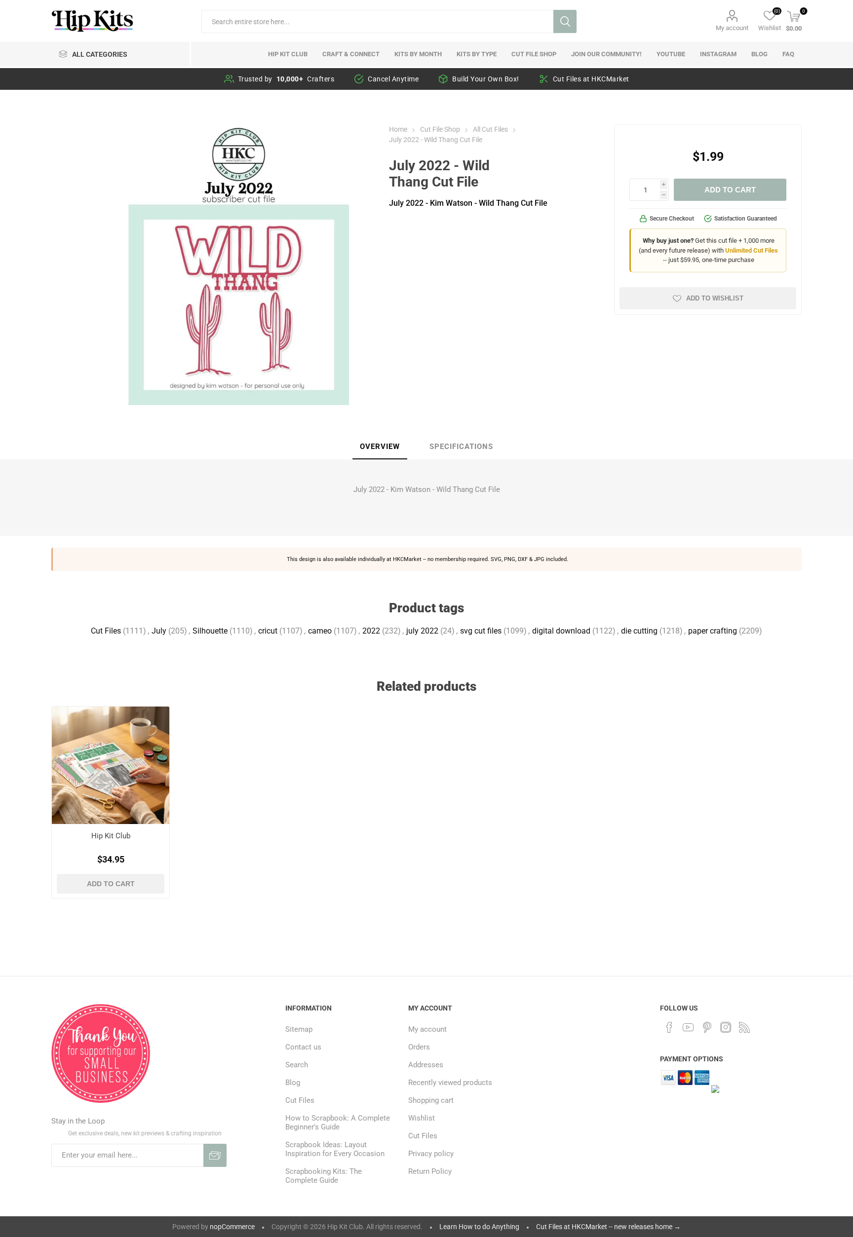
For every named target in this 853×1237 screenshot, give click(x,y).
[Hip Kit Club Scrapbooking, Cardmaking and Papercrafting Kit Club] (111, 766)
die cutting (639, 631)
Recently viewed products (450, 1082)
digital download (561, 631)
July (159, 631)
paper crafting (712, 631)
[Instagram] (726, 1027)
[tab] (379, 447)
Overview (380, 446)
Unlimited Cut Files (751, 250)
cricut (267, 631)
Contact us (303, 1047)
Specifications (461, 446)
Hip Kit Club (110, 835)
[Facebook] (669, 1027)
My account (732, 28)
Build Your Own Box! (485, 79)
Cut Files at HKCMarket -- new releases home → (608, 1227)
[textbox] (377, 21)
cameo (320, 631)
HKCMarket (407, 559)
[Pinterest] (707, 1027)
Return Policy (430, 1171)
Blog (292, 1082)
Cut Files (106, 631)
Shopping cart (431, 1100)
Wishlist (421, 1118)
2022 (371, 631)
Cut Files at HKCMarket (591, 79)
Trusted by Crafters (286, 79)
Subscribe (215, 1155)
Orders (419, 1047)
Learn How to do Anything (479, 1227)
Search (565, 21)
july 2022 (422, 631)
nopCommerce (232, 1227)
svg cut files (481, 631)
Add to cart (730, 190)
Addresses (425, 1064)
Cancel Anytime (393, 79)
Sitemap (298, 1029)
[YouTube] (688, 1027)
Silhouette (210, 631)
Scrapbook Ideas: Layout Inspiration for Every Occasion (335, 1149)
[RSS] (744, 1027)
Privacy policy (431, 1153)
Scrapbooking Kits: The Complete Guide (323, 1176)
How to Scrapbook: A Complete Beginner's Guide (337, 1122)
